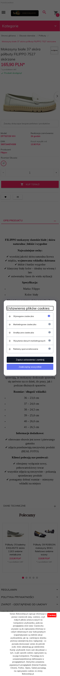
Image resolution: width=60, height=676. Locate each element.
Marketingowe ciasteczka (24, 324)
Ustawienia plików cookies (28, 308)
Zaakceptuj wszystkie (30, 366)
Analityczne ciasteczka (23, 332)
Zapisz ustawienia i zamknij (30, 359)
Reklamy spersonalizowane (25, 349)
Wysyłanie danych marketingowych (29, 341)
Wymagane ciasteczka (23, 316)
